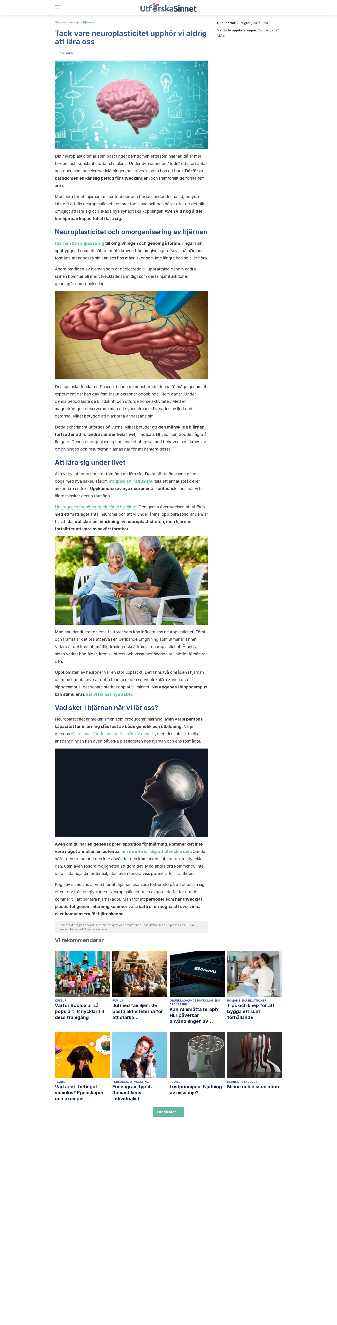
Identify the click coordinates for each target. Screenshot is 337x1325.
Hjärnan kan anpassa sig (79, 243)
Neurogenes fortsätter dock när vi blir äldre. (96, 506)
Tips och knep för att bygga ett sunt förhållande (250, 1011)
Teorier (61, 1081)
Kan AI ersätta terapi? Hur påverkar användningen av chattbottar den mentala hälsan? (197, 1015)
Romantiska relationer (246, 1000)
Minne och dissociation (253, 1086)
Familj (117, 1000)
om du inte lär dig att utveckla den (156, 851)
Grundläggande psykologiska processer (195, 1002)
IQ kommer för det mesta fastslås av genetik (113, 733)
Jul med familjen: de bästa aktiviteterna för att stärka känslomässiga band (137, 1011)
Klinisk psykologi (242, 1081)
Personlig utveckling (130, 1081)
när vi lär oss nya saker (109, 694)
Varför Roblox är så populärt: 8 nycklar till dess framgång (79, 1011)
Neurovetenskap (67, 22)
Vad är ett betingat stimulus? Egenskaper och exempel (79, 1092)
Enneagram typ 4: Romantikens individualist (132, 1092)
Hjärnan (89, 22)
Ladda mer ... (168, 1112)
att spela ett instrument (130, 481)
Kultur (60, 1000)
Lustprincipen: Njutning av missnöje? (196, 1089)
